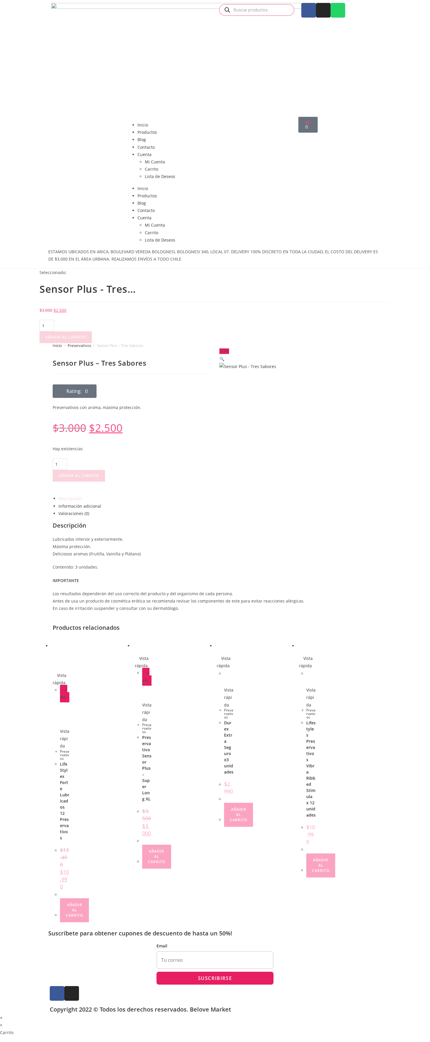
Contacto (146, 147)
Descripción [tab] (70, 498)
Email (161, 946)
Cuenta (144, 154)
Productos (147, 132)
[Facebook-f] (57, 993)
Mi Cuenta (155, 162)
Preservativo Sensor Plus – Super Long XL (147, 768)
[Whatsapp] (338, 10)
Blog (141, 139)
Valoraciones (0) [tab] (74, 513)
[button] (75, 391)
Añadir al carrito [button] (74, 910)
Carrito (151, 169)
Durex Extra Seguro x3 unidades (228, 747)
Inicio (142, 125)
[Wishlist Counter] (256, 119)
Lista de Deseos (160, 176)
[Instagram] (323, 10)
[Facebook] (308, 10)
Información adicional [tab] (80, 506)
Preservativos (79, 345)
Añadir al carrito (65, 337)
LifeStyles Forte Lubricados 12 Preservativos (64, 801)
